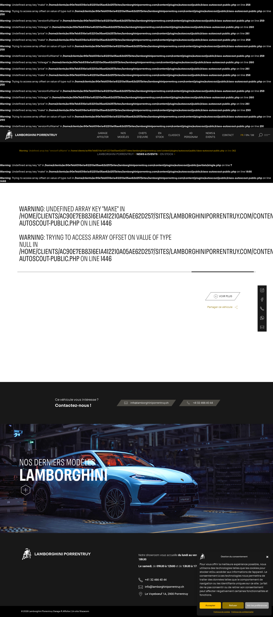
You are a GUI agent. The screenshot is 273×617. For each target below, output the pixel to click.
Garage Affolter (102, 135)
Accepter (210, 605)
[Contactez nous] (262, 327)
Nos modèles (123, 135)
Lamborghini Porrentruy (36, 135)
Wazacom (84, 611)
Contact (228, 135)
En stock (160, 135)
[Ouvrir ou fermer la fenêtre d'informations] (267, 135)
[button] (267, 556)
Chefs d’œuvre (142, 135)
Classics (174, 135)
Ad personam (191, 135)
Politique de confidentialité (242, 612)
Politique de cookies (222, 612)
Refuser (233, 605)
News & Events (210, 135)
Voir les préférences (257, 605)
